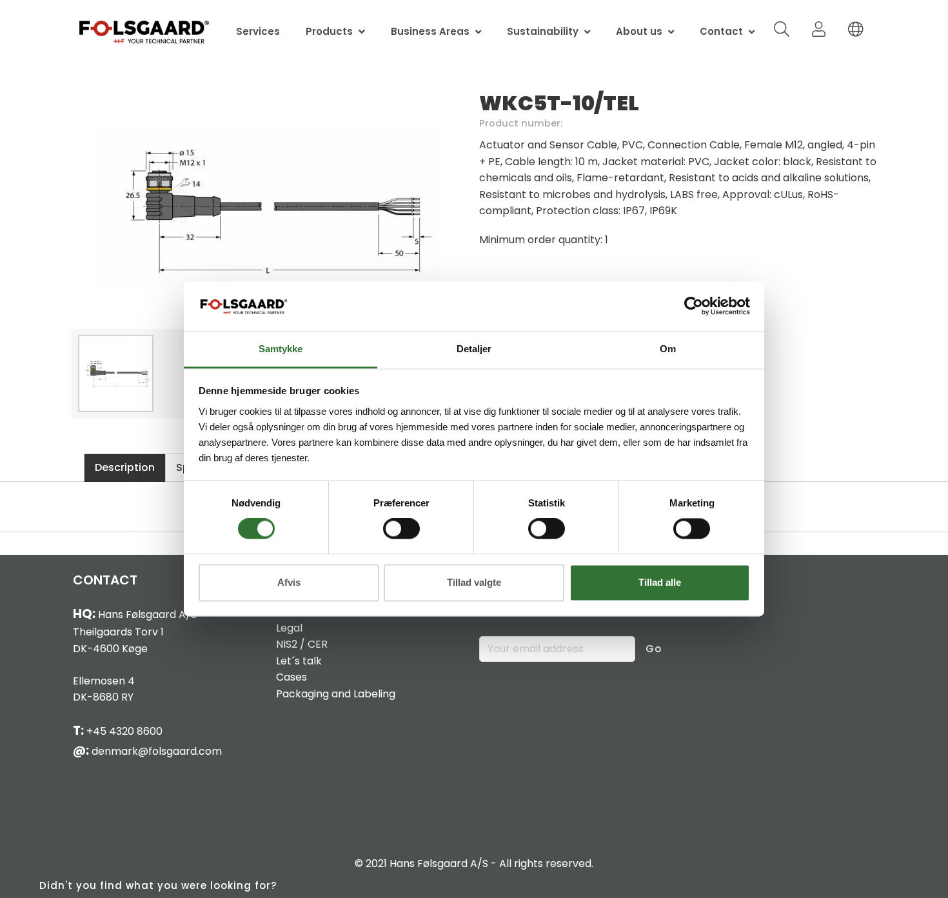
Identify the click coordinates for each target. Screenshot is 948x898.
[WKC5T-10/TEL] (268, 206)
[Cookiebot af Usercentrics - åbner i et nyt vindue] (693, 306)
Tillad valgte (474, 582)
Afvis (289, 582)
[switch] (401, 529)
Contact (721, 31)
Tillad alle (659, 582)
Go (654, 648)
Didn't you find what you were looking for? (158, 885)
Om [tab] (668, 348)
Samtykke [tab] (280, 348)
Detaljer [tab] (474, 348)
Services (258, 31)
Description (125, 467)
